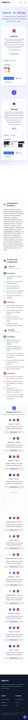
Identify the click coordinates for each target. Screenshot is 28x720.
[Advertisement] (14, 180)
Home (17, 705)
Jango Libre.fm (14, 650)
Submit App (4, 705)
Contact (17, 702)
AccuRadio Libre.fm (14, 424)
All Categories (5, 699)
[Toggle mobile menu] (25, 2)
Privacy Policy (19, 699)
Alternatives (9, 78)
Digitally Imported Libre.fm (14, 522)
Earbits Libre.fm (14, 540)
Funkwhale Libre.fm (14, 576)
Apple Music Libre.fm (14, 442)
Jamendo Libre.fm (14, 631)
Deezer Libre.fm (14, 479)
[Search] (21, 2)
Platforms (4, 702)
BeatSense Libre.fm (14, 460)
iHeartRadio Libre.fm (14, 613)
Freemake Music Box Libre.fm (14, 558)
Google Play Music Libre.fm (14, 595)
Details (19, 78)
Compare (15, 432)
